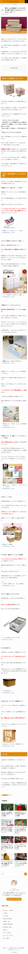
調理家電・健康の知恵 (8, 924)
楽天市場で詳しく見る (8, 232)
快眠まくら (5, 929)
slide (11, 795)
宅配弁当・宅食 (6, 921)
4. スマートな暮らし (7, 932)
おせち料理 (5, 915)
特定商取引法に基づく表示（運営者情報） (17, 948)
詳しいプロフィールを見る (14, 899)
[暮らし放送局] (14, 1)
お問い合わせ (11, 949)
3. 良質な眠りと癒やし (7, 927)
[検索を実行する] (25, 874)
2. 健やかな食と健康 (7, 918)
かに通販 (5, 913)
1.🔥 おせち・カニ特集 (8, 910)
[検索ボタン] (1, 1)
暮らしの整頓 (5, 795)
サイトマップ (16, 949)
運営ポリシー (5, 948)
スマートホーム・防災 (8, 935)
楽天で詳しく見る (7, 639)
